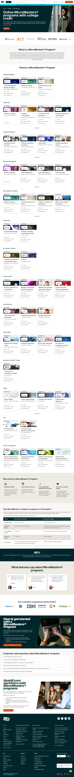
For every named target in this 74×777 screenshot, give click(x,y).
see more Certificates (20, 744)
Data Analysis (6, 734)
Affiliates (5, 761)
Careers (5, 767)
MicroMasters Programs (21, 729)
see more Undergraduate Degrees (40, 744)
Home (4, 8)
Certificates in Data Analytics (22, 739)
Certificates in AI (19, 734)
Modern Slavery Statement (40, 765)
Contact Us (23, 758)
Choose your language (62, 753)
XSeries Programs (19, 733)
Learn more (54, 4)
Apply (68, 756)
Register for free (69, 2)
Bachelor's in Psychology (38, 731)
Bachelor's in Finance (37, 732)
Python (4, 728)
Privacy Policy (37, 758)
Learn (8, 2)
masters (9, 8)
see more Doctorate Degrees (39, 746)
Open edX (5, 763)
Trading (4, 732)
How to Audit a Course (59, 731)
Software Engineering (7, 741)
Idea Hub (23, 756)
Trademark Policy (38, 763)
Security (22, 761)
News (4, 769)
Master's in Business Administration (40, 736)
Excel (4, 738)
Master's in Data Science (38, 741)
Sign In (62, 2)
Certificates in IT (19, 741)
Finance (4, 736)
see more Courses (7, 747)
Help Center (23, 760)
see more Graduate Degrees (38, 745)
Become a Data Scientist (60, 739)
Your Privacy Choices (39, 769)
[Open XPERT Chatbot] (70, 770)
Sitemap (36, 767)
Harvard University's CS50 (21, 728)
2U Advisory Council (7, 765)
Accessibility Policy (38, 761)
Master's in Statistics (37, 738)
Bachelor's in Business (37, 734)
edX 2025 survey (13, 555)
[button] (44, 2)
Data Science (6, 739)
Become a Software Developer (61, 741)
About (4, 758)
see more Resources (59, 745)
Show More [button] (37, 127)
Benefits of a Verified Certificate (61, 728)
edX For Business (56, 2)
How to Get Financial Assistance (61, 729)
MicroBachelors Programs (21, 731)
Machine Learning (7, 745)
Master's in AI (35, 739)
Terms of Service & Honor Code (41, 756)
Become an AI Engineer (60, 742)
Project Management (7, 743)
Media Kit (23, 763)
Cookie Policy (37, 760)
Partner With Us (6, 756)
